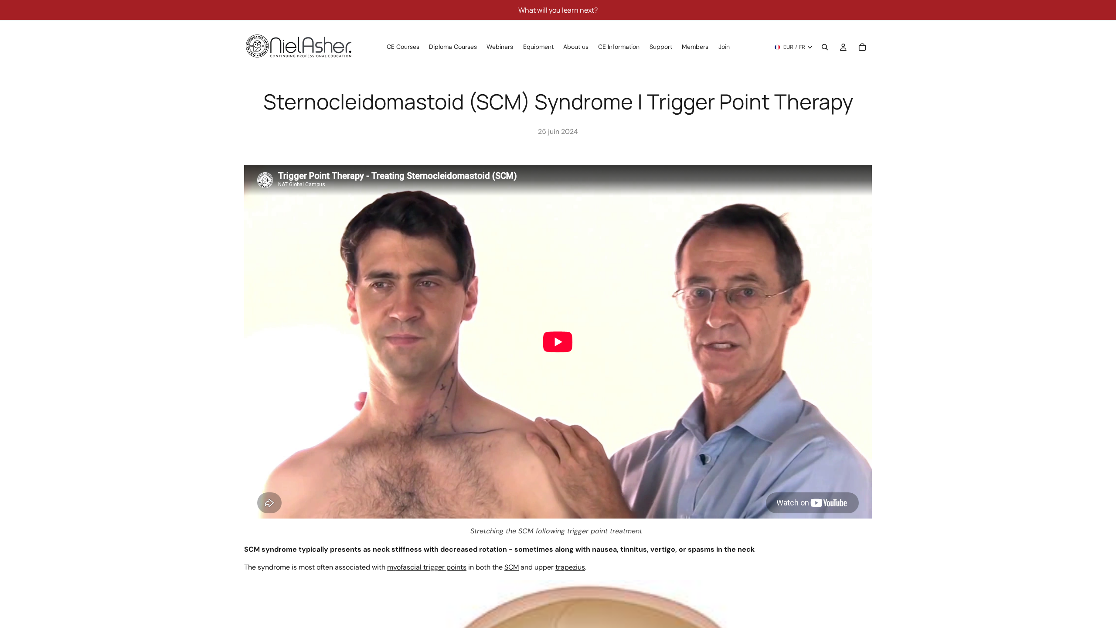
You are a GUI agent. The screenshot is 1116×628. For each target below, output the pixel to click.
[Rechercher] (824, 47)
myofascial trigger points (426, 567)
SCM (511, 567)
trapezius (570, 567)
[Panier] (862, 47)
